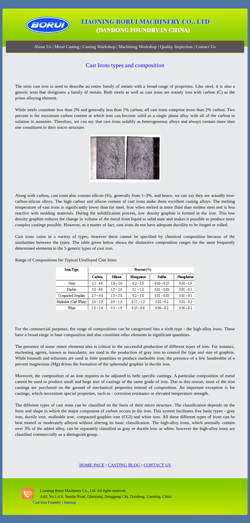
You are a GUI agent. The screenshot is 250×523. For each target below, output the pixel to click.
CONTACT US (157, 465)
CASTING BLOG (124, 465)
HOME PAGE (91, 465)
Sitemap (70, 502)
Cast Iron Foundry (47, 502)
